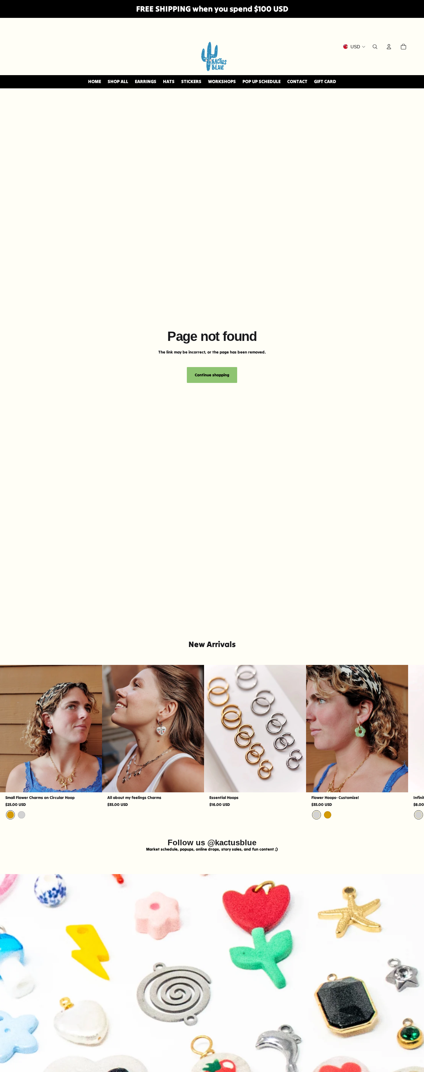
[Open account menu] (389, 46)
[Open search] (375, 46)
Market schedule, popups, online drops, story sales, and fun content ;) (212, 849)
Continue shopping (212, 374)
